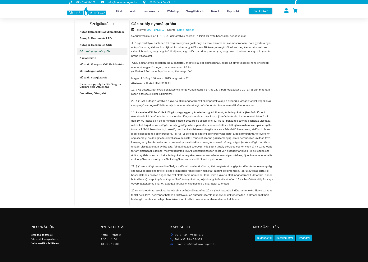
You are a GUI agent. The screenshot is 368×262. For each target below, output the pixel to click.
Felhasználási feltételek (45, 243)
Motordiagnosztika (92, 71)
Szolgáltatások (195, 11)
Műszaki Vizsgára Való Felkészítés (102, 64)
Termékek (149, 11)
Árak (133, 11)
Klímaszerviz (88, 57)
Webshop (173, 11)
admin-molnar (185, 29)
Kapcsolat (233, 11)
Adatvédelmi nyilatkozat (45, 239)
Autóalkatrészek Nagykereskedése (102, 31)
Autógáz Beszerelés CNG (96, 44)
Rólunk (215, 11)
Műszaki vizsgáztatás (93, 77)
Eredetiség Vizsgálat (93, 93)
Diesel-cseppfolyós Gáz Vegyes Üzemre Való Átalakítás (100, 85)
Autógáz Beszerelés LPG (96, 38)
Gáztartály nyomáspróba (96, 51)
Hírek (119, 11)
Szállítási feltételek (42, 234)
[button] (264, 238)
